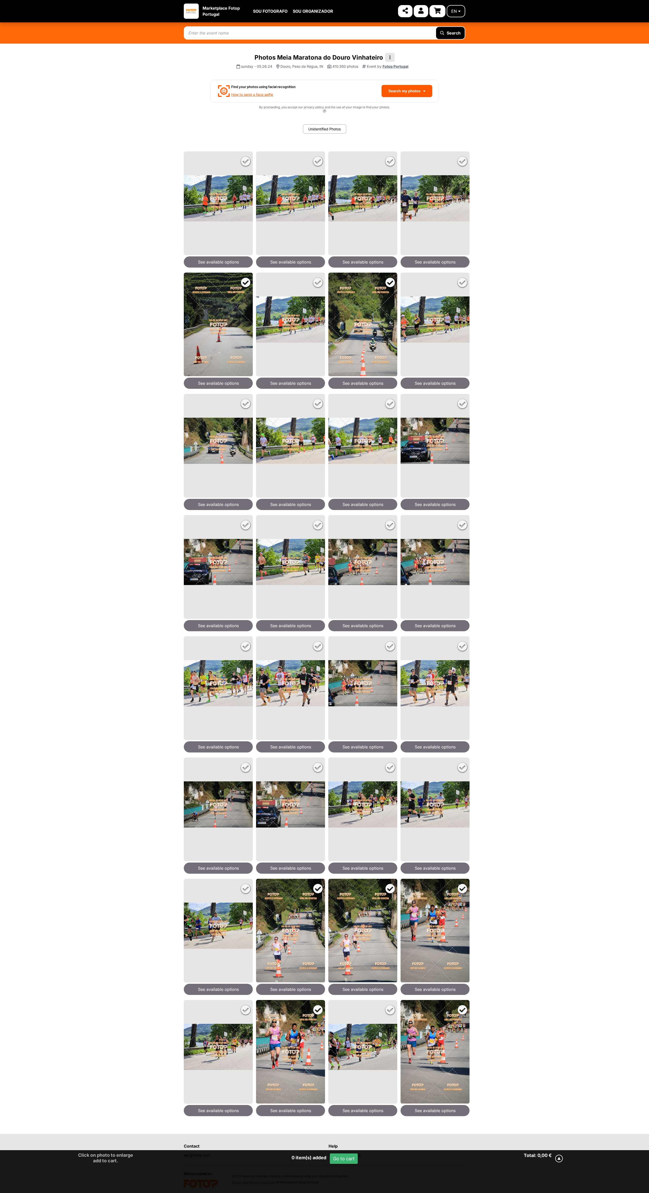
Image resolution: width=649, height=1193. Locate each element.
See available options (218, 262)
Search (454, 33)
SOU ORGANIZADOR (313, 11)
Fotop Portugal (395, 66)
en (454, 11)
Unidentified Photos (324, 129)
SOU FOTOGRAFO (270, 11)
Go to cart (343, 1158)
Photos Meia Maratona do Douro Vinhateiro (319, 57)
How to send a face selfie (252, 94)
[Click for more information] (324, 112)
